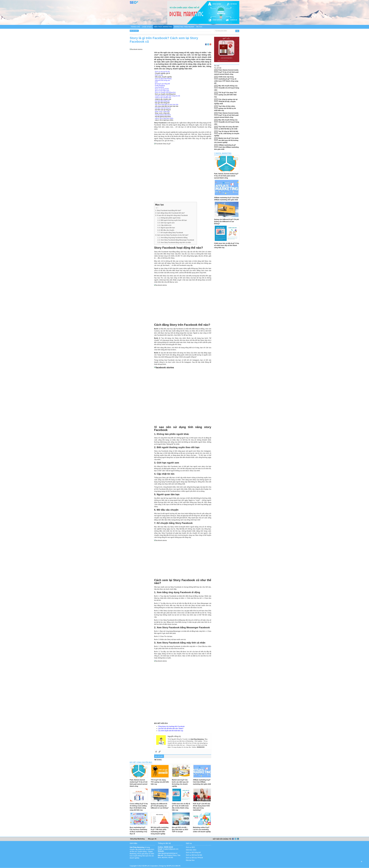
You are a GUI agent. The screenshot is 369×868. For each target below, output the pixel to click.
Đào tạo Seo (190, 860)
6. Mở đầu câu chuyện (166, 230)
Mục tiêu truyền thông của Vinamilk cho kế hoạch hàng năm (226, 88)
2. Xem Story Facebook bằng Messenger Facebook (176, 240)
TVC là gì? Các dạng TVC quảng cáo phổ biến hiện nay (160, 782)
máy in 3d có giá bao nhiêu (164, 118)
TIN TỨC (199, 27)
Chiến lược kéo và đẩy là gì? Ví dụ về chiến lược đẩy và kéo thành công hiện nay (226, 245)
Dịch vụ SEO (190, 847)
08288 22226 (168, 847)
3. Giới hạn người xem (167, 223)
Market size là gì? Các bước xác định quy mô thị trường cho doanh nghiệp (226, 140)
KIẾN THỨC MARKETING (163, 27)
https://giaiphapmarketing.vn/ (167, 853)
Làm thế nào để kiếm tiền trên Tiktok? (170, 728)
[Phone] (160, 752)
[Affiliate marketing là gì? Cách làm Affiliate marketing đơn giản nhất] (202, 771)
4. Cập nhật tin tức (165, 225)
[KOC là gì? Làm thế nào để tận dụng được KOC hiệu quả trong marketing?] (202, 795)
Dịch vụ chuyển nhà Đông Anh (165, 92)
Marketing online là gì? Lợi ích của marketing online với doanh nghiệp (202, 829)
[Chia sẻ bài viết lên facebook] (206, 44)
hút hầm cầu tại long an (163, 108)
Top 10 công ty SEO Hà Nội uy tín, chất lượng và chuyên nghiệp (226, 133)
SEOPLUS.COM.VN (173, 866)
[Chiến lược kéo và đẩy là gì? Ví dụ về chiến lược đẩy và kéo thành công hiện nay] (181, 795)
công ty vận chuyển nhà (163, 97)
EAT (156, 82)
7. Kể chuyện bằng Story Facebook (171, 232)
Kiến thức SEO (191, 850)
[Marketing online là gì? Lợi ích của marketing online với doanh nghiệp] (202, 818)
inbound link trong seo (162, 80)
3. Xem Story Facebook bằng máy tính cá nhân (175, 242)
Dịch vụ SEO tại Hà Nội (194, 855)
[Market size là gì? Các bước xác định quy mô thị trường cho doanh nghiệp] (181, 771)
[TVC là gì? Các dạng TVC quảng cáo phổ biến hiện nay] (160, 771)
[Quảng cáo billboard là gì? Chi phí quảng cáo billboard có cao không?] (160, 795)
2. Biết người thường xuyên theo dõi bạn (173, 220)
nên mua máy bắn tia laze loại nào (166, 104)
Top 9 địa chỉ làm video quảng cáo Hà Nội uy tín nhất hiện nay (225, 108)
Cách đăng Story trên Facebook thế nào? (171, 213)
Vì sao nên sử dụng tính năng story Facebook (172, 215)
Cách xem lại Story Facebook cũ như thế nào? (172, 235)
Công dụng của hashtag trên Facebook (171, 726)
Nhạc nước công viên (162, 111)
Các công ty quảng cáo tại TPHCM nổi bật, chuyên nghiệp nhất (225, 101)
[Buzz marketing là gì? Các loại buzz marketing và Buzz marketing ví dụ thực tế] (139, 818)
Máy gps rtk (152, 839)
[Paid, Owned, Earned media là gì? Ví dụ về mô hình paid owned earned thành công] (139, 771)
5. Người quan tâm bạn (167, 227)
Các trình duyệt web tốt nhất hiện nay (170, 730)
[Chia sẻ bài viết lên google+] (210, 44)
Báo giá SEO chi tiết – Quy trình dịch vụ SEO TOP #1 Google (180, 829)
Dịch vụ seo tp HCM (162, 89)
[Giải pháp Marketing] (134, 3)
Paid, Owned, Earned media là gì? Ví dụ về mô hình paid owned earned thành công (226, 72)
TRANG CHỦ (135, 27)
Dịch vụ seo (159, 75)
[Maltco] (227, 63)
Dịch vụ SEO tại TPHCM (194, 857)
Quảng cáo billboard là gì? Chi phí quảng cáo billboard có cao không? (160, 806)
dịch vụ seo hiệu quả (162, 90)
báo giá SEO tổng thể (162, 101)
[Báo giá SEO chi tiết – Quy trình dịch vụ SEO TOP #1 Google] (181, 818)
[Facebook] (156, 752)
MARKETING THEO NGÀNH (184, 27)
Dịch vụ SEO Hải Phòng (163, 78)
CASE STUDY (147, 27)
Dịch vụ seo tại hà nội (162, 71)
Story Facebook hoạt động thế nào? (169, 210)
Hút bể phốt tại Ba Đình (163, 115)
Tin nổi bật (217, 68)
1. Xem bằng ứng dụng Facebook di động (173, 237)
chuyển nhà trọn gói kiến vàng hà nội (167, 96)
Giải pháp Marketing (137, 839)
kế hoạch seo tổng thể (162, 84)
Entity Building (160, 85)
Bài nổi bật (159, 756)
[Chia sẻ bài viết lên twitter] (208, 44)
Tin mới (216, 66)
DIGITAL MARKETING (223, 153)
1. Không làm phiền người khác (170, 218)
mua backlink (159, 87)
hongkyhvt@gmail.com (170, 849)
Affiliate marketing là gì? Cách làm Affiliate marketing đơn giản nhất (202, 782)
